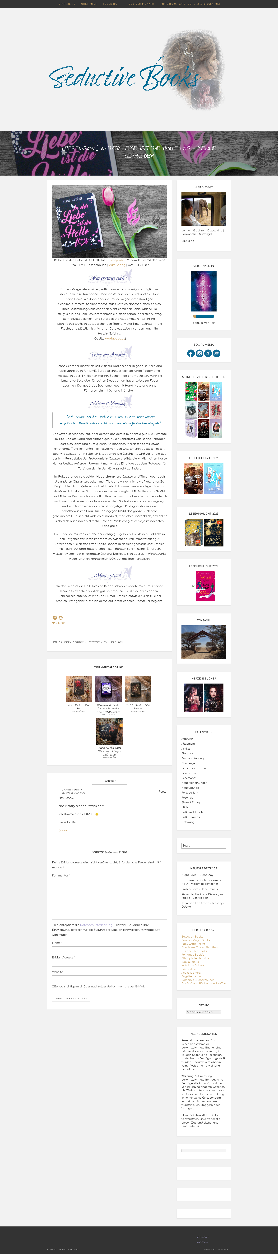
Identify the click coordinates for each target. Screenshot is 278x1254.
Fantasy (79, 642)
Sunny (63, 830)
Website (57, 972)
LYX (105, 642)
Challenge (188, 763)
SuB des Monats (141, 4)
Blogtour (187, 753)
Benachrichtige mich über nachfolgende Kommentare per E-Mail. (99, 986)
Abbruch (187, 738)
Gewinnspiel (189, 773)
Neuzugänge (190, 787)
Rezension (111, 4)
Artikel (185, 748)
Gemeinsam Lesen (193, 768)
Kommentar (61, 875)
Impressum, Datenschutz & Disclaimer (190, 4)
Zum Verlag (117, 265)
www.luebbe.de (115, 338)
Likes (60, 622)
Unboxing (188, 822)
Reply (162, 791)
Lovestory (94, 642)
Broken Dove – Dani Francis (199, 889)
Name (57, 942)
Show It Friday (190, 802)
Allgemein (188, 743)
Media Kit (187, 240)
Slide (184, 807)
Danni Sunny (72, 790)
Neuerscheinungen (194, 782)
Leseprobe (117, 260)
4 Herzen (66, 642)
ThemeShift (223, 1249)
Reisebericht (189, 792)
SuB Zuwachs (190, 817)
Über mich (89, 4)
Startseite (67, 4)
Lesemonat (188, 778)
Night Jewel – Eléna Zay (197, 875)
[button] (55, 618)
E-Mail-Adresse (63, 957)
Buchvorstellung (192, 758)
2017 (55, 642)
